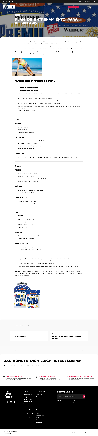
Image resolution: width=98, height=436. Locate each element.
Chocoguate (20, 336)
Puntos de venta (40, 415)
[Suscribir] (84, 396)
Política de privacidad (7, 433)
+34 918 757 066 (27, 399)
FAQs (37, 420)
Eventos (38, 397)
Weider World (39, 394)
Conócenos (39, 413)
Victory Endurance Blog (28, 414)
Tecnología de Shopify (14, 431)
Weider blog (26, 417)
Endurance (39, 422)
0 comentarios (80, 325)
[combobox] (79, 1)
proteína (52, 260)
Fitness (17, 15)
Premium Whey (38, 271)
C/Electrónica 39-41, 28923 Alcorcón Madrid (28, 396)
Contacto (38, 417)
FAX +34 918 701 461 (27, 402)
